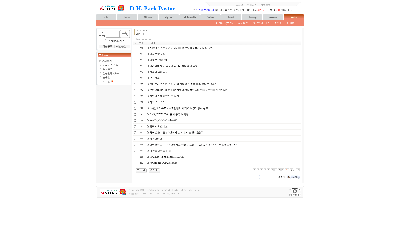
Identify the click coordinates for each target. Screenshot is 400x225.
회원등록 (252, 4)
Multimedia (190, 17)
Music (231, 17)
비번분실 (266, 4)
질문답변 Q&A (261, 23)
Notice (293, 17)
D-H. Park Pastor (152, 8)
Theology (252, 17)
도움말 (278, 23)
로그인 (239, 4)
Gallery (210, 17)
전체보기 (107, 60)
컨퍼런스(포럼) (224, 23)
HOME (106, 17)
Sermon (273, 17)
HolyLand (168, 17)
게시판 (291, 23)
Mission (148, 17)
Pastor (127, 17)
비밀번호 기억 (116, 40)
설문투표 (243, 23)
